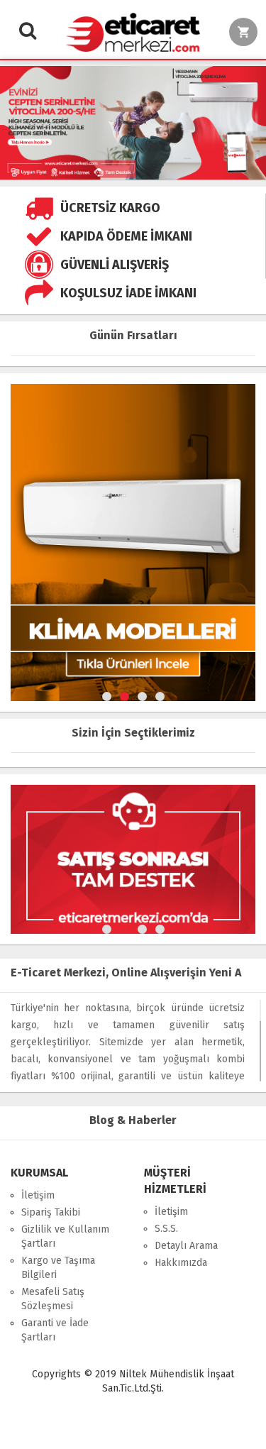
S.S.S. (166, 1229)
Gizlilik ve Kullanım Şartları (65, 1236)
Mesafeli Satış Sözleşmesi (52, 1299)
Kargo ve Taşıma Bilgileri (58, 1268)
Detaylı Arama (186, 1246)
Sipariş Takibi (50, 1212)
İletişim (38, 1195)
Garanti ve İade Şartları (55, 1330)
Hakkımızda (181, 1263)
